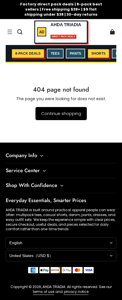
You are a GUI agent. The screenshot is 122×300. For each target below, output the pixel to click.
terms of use (43, 291)
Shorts (98, 54)
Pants (75, 54)
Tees (55, 54)
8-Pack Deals (28, 54)
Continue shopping (61, 113)
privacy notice (76, 291)
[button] (10, 32)
